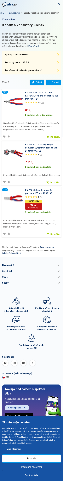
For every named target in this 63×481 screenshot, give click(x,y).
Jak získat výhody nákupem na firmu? (23, 70)
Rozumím (31, 458)
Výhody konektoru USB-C (17, 54)
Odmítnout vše (31, 475)
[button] (31, 265)
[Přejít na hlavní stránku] (9, 4)
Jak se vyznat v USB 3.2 (16, 62)
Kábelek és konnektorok (11, 253)
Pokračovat (33, 46)
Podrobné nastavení (31, 467)
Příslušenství (14, 13)
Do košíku (55, 137)
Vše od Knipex (8, 19)
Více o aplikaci (15, 408)
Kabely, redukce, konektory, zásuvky (41, 13)
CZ (7, 377)
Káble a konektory (47, 247)
